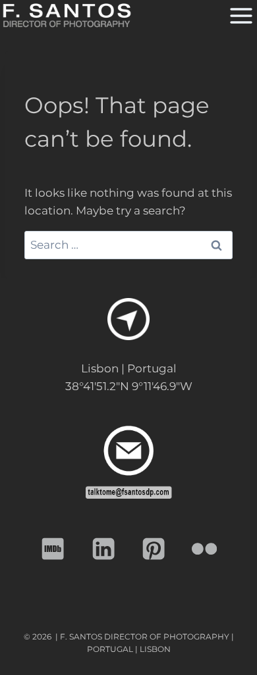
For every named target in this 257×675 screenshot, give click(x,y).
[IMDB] (53, 549)
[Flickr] (204, 549)
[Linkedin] (103, 549)
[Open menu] (240, 15)
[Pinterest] (153, 549)
